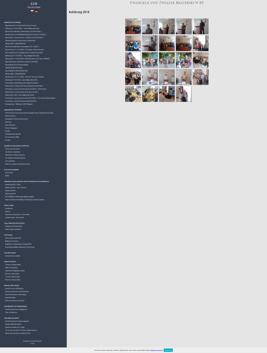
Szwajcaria (9, 208)
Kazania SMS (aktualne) (13, 324)
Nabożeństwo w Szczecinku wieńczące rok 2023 (21, 92)
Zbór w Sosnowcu (11, 312)
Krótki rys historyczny (12, 149)
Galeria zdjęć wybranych (13, 229)
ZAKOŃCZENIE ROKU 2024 (13, 68)
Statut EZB (9, 173)
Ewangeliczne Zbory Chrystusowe (16, 119)
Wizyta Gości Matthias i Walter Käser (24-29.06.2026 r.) (23, 31)
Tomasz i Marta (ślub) (12, 277)
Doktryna (8, 122)
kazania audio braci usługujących (16, 309)
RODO (7, 176)
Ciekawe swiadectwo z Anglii (14, 327)
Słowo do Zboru (10, 116)
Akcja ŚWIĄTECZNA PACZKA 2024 (16, 71)
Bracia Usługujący (11, 128)
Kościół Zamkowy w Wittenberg (15, 294)
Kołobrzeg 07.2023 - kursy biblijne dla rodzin (19, 95)
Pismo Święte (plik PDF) (13, 238)
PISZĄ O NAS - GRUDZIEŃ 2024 (15, 74)
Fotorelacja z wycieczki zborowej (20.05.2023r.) (21, 101)
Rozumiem (168, 350)
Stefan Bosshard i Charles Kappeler (17, 321)
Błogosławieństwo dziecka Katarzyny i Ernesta (20, 25)
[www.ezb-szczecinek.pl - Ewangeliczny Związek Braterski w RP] (33, 8)
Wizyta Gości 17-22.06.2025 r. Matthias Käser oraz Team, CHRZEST (27, 59)
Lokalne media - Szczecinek (14, 217)
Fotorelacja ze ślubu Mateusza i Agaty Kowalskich (22, 83)
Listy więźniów (10, 161)
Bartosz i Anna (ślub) (12, 274)
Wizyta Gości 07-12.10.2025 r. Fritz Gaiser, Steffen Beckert (24, 49)
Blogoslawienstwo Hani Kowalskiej (16, 65)
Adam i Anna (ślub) (11, 268)
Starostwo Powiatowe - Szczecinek (17, 214)
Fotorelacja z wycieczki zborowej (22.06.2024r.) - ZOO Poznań (25, 89)
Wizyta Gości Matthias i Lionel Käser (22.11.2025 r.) (22, 46)
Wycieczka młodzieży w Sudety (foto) (17, 333)
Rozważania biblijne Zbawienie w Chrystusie (20, 247)
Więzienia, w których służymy (15, 155)
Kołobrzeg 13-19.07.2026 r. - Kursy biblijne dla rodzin (22, 28)
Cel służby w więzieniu (12, 152)
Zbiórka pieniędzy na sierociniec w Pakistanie (20, 40)
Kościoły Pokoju (10, 297)
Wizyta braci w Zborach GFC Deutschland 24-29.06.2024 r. (24, 86)
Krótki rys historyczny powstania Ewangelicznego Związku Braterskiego (29, 113)
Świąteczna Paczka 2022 (13, 226)
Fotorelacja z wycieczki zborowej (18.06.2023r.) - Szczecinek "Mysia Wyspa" (30, 98)
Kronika (7, 131)
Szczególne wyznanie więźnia (15, 158)
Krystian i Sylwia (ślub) (12, 280)
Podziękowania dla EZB (13, 134)
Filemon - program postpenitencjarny (17, 164)
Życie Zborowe (10, 125)
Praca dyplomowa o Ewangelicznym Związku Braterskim (24, 53)
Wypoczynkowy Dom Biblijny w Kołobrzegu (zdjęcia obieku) (24, 199)
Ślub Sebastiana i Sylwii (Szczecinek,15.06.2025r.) (21, 62)
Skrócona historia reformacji (14, 300)
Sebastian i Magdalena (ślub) (15, 271)
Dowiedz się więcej (156, 350)
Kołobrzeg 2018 (10, 193)
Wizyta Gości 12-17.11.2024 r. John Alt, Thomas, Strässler (24, 77)
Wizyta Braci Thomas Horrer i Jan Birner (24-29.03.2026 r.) (24, 37)
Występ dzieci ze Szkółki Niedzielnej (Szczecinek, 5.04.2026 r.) (25, 34)
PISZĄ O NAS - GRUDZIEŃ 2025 (15, 43)
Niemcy (7, 211)
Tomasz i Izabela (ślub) (13, 264)
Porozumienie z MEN (12, 137)
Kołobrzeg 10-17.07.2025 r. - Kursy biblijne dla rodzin (22, 56)
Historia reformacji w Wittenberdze (17, 291)
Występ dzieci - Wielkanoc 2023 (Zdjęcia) (18, 104)
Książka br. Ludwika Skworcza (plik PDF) (18, 244)
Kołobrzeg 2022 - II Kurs (13, 184)
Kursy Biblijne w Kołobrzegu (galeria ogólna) (19, 196)
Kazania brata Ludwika (12, 256)
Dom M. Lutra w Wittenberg (14, 288)
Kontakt (8, 140)
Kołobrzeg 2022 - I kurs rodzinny (15, 187)
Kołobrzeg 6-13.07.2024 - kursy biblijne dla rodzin (21, 80)
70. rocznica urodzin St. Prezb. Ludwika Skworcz (21, 330)
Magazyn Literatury (11, 241)
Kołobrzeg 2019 (10, 190)
